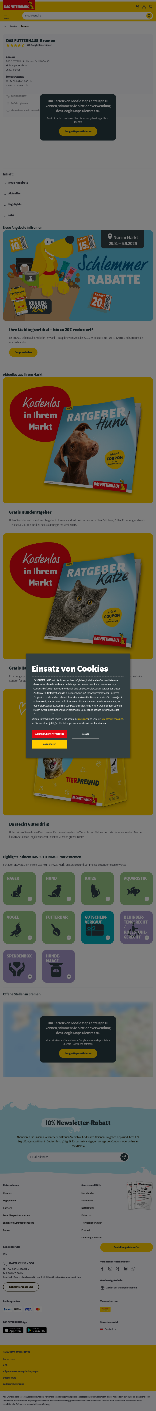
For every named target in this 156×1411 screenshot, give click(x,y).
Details (85, 734)
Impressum (82, 719)
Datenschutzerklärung (112, 719)
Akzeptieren (49, 744)
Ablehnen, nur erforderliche (49, 734)
